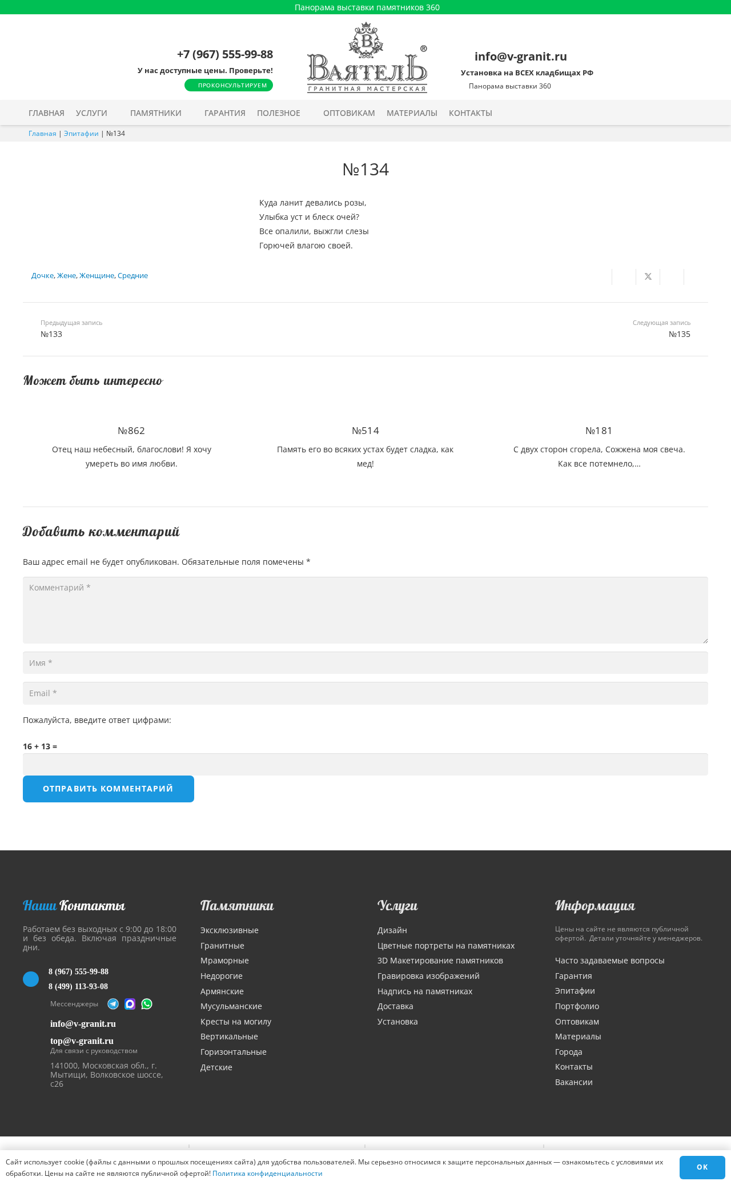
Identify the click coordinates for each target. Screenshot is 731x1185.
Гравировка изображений (428, 975)
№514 (365, 430)
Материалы (578, 1036)
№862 (131, 430)
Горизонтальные (233, 1051)
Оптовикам (577, 1021)
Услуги (397, 905)
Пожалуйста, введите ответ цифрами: (97, 719)
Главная (43, 133)
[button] (115, 113)
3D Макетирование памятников (440, 960)
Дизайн (392, 930)
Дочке (42, 275)
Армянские (222, 991)
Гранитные (222, 945)
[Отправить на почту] (600, 277)
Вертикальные (229, 1036)
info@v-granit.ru (83, 1024)
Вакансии (574, 1081)
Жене (66, 275)
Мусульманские (231, 1006)
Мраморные (224, 960)
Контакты (574, 1066)
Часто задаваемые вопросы (610, 960)
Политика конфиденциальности (267, 1173)
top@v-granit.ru (82, 1041)
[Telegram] (113, 1004)
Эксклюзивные (229, 930)
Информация (595, 905)
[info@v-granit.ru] (36, 1024)
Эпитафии (81, 133)
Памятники (237, 905)
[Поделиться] (624, 277)
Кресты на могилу (235, 1021)
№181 (599, 430)
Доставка (395, 1006)
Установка (397, 1021)
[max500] (130, 1004)
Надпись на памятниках (424, 991)
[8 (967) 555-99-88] (36, 979)
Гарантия (573, 975)
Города (569, 1051)
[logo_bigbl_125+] (367, 57)
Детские (216, 1067)
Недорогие (221, 975)
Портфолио (577, 1006)
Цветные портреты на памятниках (446, 945)
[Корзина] (675, 113)
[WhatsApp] (146, 1004)
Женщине (96, 275)
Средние (133, 275)
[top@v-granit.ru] (36, 1044)
